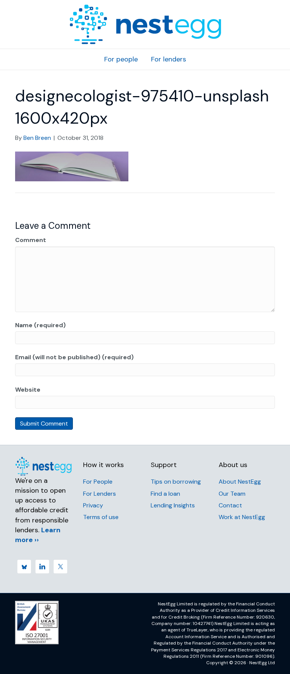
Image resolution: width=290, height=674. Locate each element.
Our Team (232, 494)
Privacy (93, 505)
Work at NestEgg (242, 517)
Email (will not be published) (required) (74, 357)
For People (98, 482)
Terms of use (101, 517)
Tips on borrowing (176, 482)
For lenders (168, 59)
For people (121, 59)
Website (27, 390)
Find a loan (165, 494)
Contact (230, 505)
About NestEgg (240, 482)
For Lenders (99, 494)
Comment (30, 240)
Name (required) (40, 325)
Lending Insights (173, 505)
